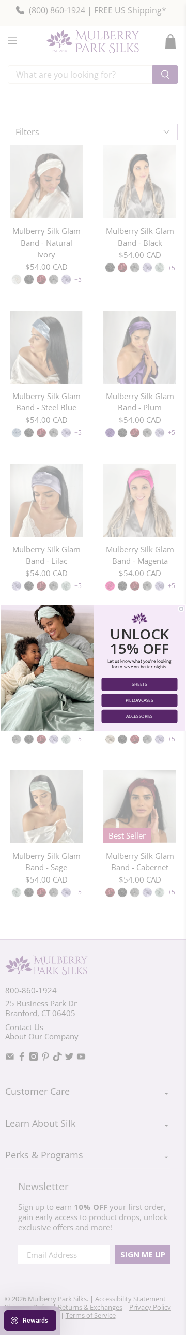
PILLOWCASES (139, 700)
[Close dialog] (181, 608)
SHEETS (139, 684)
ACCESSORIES (139, 715)
